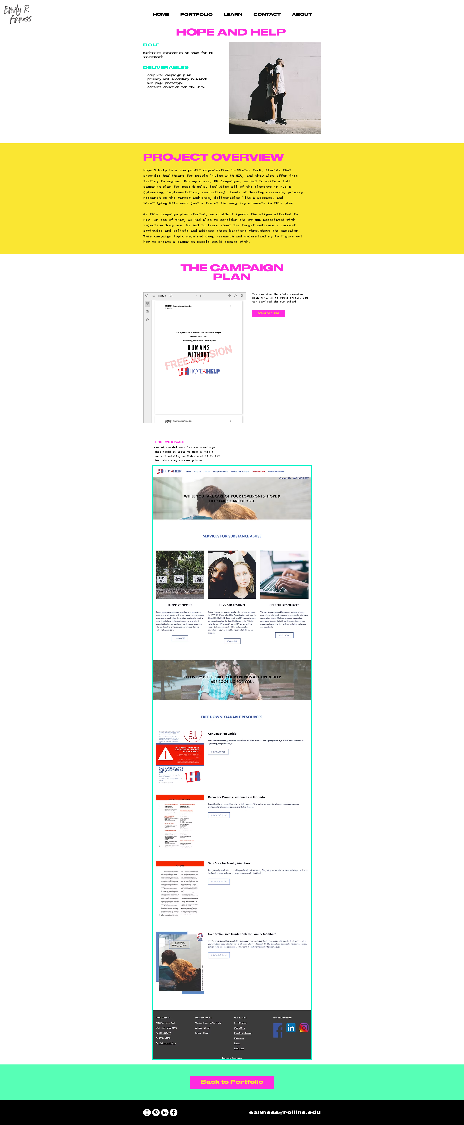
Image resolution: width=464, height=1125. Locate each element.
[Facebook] (173, 1112)
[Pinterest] (156, 1112)
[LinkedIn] (165, 1112)
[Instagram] (147, 1112)
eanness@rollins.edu (285, 1112)
